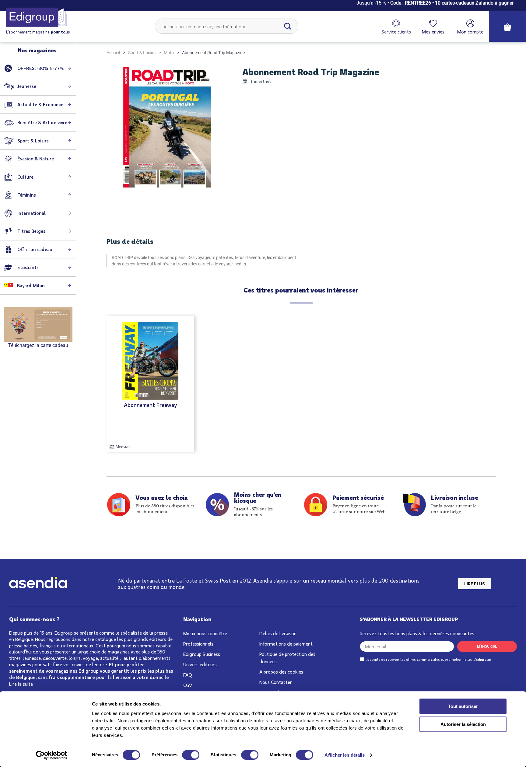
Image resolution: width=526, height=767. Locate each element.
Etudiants (28, 267)
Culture (25, 177)
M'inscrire (487, 646)
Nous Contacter (275, 682)
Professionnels (198, 643)
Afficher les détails (344, 755)
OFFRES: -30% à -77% (40, 68)
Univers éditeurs (200, 664)
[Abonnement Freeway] (150, 361)
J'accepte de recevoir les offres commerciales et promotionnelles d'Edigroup (428, 659)
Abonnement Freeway (150, 405)
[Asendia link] (38, 584)
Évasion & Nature (35, 158)
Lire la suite (21, 684)
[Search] (287, 26)
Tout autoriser (463, 706)
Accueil (113, 52)
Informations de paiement (286, 643)
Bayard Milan (30, 285)
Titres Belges (31, 231)
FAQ (187, 675)
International (31, 213)
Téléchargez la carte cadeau (38, 345)
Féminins (26, 195)
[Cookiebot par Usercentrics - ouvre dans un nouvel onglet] (51, 755)
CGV (187, 685)
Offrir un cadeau (34, 249)
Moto (169, 52)
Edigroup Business (201, 654)
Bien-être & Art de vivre (42, 122)
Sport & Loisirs (142, 52)
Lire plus (474, 583)
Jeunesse (26, 86)
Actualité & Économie (40, 104)
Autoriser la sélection (463, 724)
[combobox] (226, 26)
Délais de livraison (277, 633)
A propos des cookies (281, 671)
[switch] (190, 755)
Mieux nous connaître (205, 633)
